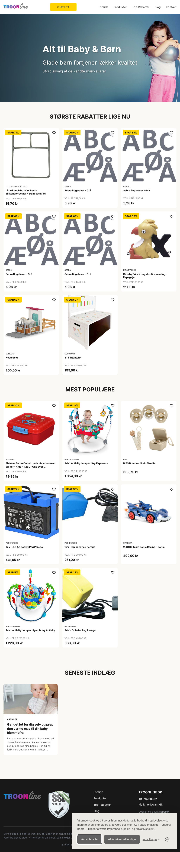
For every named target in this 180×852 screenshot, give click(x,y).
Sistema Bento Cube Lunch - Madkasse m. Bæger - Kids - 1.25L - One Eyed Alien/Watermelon (31, 466)
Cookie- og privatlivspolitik (154, 811)
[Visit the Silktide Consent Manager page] (167, 839)
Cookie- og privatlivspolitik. (138, 829)
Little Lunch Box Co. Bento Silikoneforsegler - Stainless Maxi (26, 192)
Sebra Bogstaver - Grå (78, 190)
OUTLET (63, 7)
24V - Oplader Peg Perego (80, 630)
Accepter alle (89, 839)
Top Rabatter (140, 7)
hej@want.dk (154, 804)
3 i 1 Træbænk (73, 357)
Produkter (120, 7)
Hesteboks (12, 357)
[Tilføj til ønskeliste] (54, 133)
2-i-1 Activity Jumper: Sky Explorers (86, 463)
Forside (103, 7)
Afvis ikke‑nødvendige (122, 839)
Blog (158, 7)
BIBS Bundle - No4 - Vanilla (139, 463)
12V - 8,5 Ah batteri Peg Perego (24, 546)
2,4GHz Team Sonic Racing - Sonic (144, 546)
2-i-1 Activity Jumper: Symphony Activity (30, 630)
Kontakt (171, 7)
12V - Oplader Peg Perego (80, 546)
